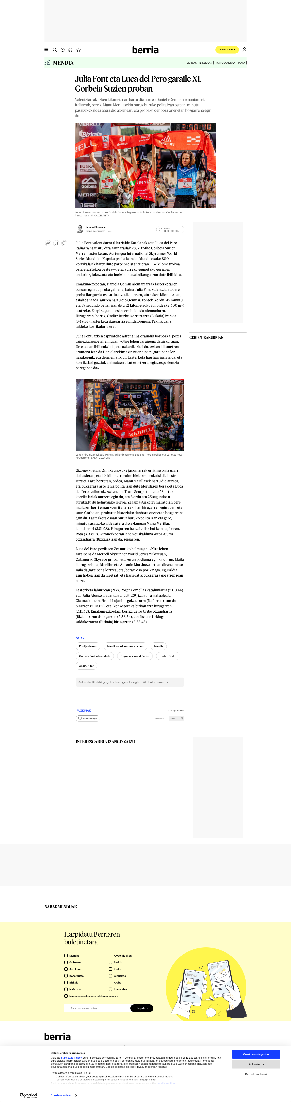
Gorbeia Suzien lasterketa (94, 656)
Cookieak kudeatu (61, 1095)
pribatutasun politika (94, 996)
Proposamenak (225, 62)
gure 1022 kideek (71, 1057)
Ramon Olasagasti (96, 227)
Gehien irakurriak (206, 337)
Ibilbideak (205, 62)
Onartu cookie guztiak (256, 1054)
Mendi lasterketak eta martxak (125, 646)
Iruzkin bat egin (90, 718)
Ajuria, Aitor (86, 665)
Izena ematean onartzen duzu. (93, 996)
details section (166, 1083)
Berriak (192, 62)
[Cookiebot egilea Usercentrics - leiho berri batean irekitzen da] (28, 1095)
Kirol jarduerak (88, 646)
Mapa (241, 62)
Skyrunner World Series (135, 656)
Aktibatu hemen (154, 682)
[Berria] (57, 1039)
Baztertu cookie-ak (256, 1074)
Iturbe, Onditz (168, 656)
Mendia (158, 646)
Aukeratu (254, 1064)
